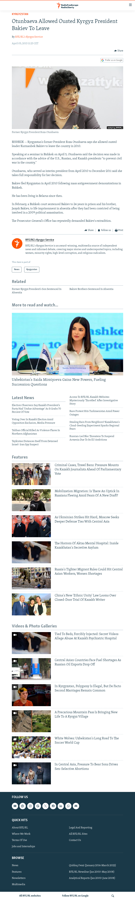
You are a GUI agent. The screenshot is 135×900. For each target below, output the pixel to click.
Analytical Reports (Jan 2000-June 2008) (92, 878)
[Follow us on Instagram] (30, 806)
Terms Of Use (19, 840)
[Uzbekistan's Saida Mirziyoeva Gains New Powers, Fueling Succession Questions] (67, 344)
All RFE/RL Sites (78, 834)
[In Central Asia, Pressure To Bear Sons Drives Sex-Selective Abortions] (31, 773)
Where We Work (21, 834)
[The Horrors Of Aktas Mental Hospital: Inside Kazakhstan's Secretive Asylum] (31, 552)
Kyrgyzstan (20, 14)
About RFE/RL (20, 827)
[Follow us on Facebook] (53, 806)
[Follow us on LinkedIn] (61, 806)
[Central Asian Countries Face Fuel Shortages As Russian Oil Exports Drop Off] (31, 669)
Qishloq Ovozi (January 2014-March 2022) (92, 865)
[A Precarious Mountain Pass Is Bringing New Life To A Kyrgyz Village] (31, 721)
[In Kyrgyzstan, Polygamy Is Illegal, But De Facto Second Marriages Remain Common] (31, 695)
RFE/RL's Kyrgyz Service (29, 37)
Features (17, 872)
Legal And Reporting (80, 827)
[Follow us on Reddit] (22, 806)
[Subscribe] (76, 806)
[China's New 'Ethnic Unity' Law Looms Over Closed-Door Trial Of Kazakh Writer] (31, 604)
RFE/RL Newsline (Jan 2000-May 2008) (91, 872)
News (15, 865)
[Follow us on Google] (38, 806)
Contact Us (75, 840)
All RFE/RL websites (30, 896)
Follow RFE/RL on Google (75, 896)
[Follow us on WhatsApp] (68, 806)
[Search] (113, 896)
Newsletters (19, 878)
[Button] (118, 51)
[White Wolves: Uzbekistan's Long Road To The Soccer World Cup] (31, 747)
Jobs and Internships (23, 846)
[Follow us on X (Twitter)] (45, 806)
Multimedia (18, 884)
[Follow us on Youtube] (15, 806)
